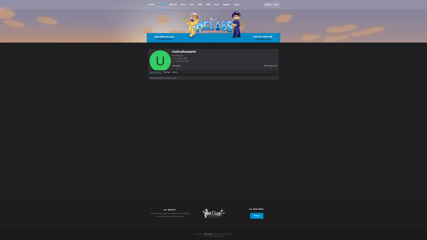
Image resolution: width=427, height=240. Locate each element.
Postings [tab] (166, 72)
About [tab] (174, 72)
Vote (191, 5)
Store (182, 5)
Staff (200, 5)
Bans (217, 5)
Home (151, 5)
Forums (161, 5)
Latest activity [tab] (155, 72)
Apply (236, 5)
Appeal (226, 5)
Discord (172, 5)
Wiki (208, 5)
